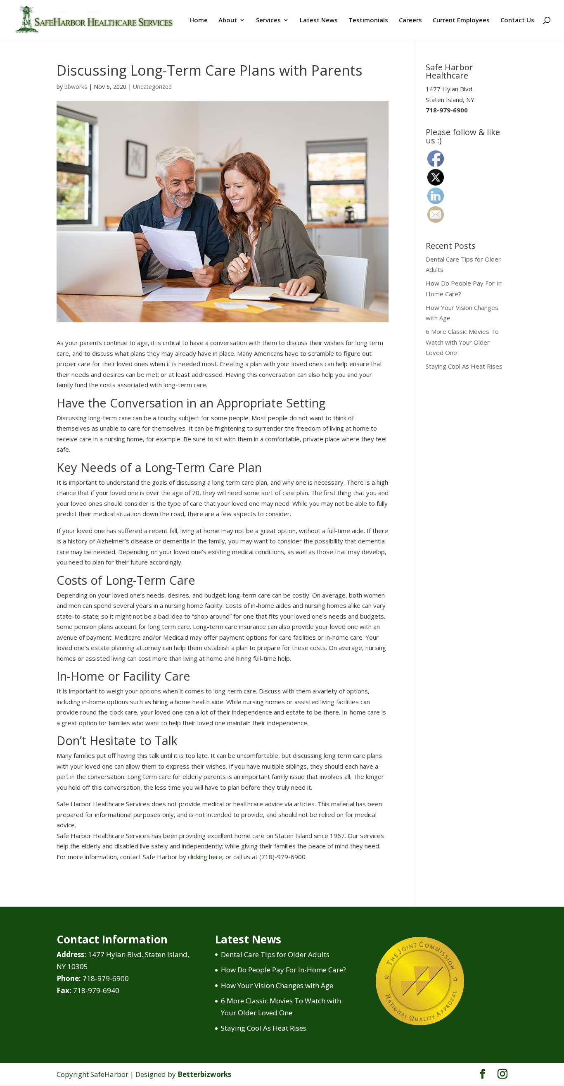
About (227, 20)
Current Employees (461, 20)
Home (199, 20)
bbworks (75, 86)
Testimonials (368, 20)
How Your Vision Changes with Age (277, 985)
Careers (410, 20)
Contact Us (517, 20)
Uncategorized (152, 86)
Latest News (319, 20)
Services (268, 20)
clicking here (205, 857)
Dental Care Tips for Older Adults (275, 954)
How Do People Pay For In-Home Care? (283, 969)
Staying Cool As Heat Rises (464, 366)
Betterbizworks (204, 1074)
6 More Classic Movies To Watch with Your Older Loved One (462, 342)
